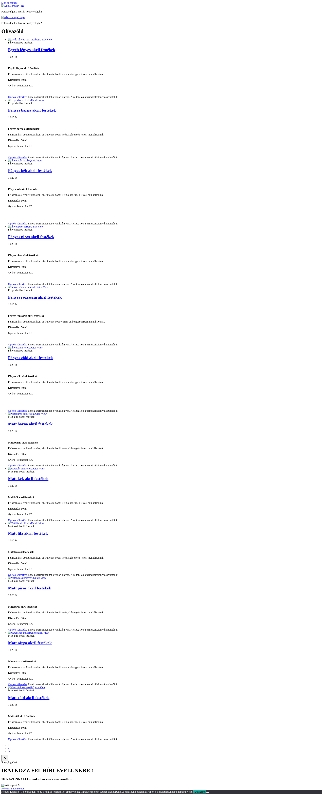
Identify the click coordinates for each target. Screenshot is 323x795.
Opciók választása (17, 97)
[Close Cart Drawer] (4, 758)
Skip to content (9, 2)
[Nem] (207, 792)
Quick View (46, 39)
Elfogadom (199, 792)
